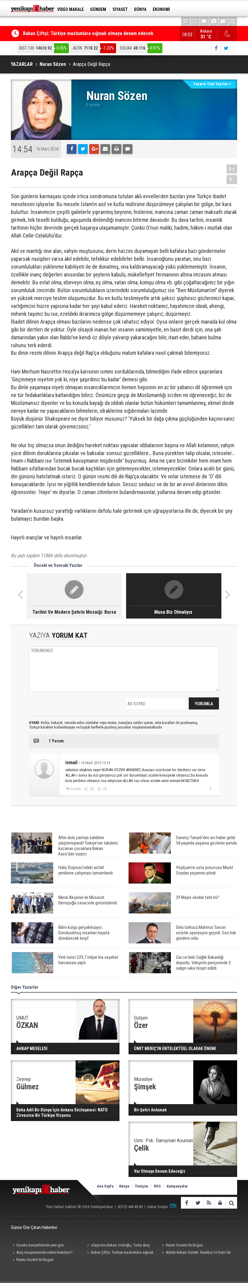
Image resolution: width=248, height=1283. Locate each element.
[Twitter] (83, 149)
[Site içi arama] (232, 21)
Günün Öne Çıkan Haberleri (34, 1227)
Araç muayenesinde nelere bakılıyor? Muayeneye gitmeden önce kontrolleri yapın (44, 1253)
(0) (91, 789)
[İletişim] (223, 21)
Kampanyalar (177, 1186)
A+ (232, 169)
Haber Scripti (157, 1206)
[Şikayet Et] (210, 788)
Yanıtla (75, 789)
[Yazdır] (116, 149)
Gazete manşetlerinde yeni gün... (41, 1245)
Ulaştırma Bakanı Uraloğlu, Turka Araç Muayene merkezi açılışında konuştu (118, 1246)
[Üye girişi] (220, 1203)
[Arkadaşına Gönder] (105, 149)
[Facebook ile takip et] (216, 48)
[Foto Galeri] (213, 21)
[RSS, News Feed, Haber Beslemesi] (208, 1203)
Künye (124, 1186)
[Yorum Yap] (127, 149)
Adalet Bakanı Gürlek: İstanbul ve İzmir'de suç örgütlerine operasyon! (195, 1253)
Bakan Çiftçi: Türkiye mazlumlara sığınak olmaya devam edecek (88, 33)
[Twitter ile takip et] (226, 48)
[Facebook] (72, 149)
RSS (157, 1186)
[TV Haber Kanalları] (195, 21)
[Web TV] (204, 21)
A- (232, 179)
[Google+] (94, 149)
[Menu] (185, 21)
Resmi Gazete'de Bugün (184, 1245)
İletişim (141, 1186)
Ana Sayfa (105, 1186)
